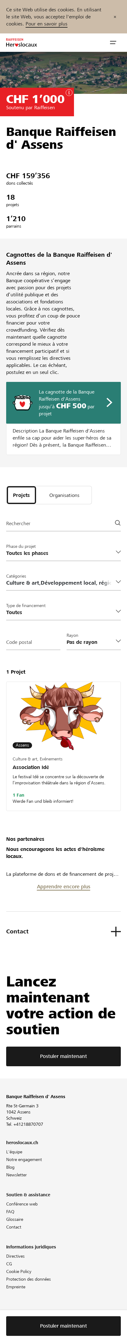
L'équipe (14, 1151)
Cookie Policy (18, 1271)
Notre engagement (24, 1159)
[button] (113, 42)
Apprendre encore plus (63, 887)
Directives (15, 1256)
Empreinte (15, 1286)
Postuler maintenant (63, 1056)
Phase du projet (21, 546)
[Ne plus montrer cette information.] (115, 16)
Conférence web (22, 1204)
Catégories (16, 576)
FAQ (10, 1211)
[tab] (21, 495)
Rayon (72, 635)
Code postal (19, 642)
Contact (13, 1227)
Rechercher (18, 523)
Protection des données (28, 1279)
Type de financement (26, 605)
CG (9, 1263)
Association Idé (31, 767)
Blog (10, 1167)
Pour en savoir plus (47, 24)
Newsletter (16, 1174)
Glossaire (14, 1219)
